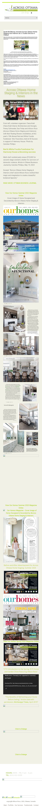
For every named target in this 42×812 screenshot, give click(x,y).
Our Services (19, 805)
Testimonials (28, 805)
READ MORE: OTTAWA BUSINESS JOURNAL (20, 183)
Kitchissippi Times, (21, 702)
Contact (35, 805)
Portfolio (11, 805)
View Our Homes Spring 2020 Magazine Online (21, 641)
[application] (21, 684)
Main (5, 805)
